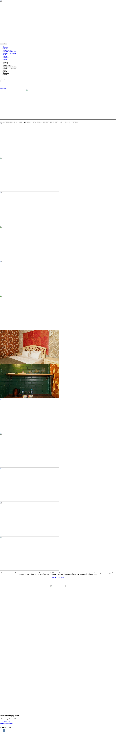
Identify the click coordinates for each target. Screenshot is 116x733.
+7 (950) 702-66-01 (5, 722)
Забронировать (7, 50)
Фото (4, 54)
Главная (5, 47)
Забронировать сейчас (58, 577)
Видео (5, 56)
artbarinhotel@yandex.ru (6, 723)
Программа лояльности (10, 51)
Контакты (6, 57)
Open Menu (3, 44)
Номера (5, 48)
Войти (5, 59)
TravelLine (3, 88)
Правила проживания (9, 53)
